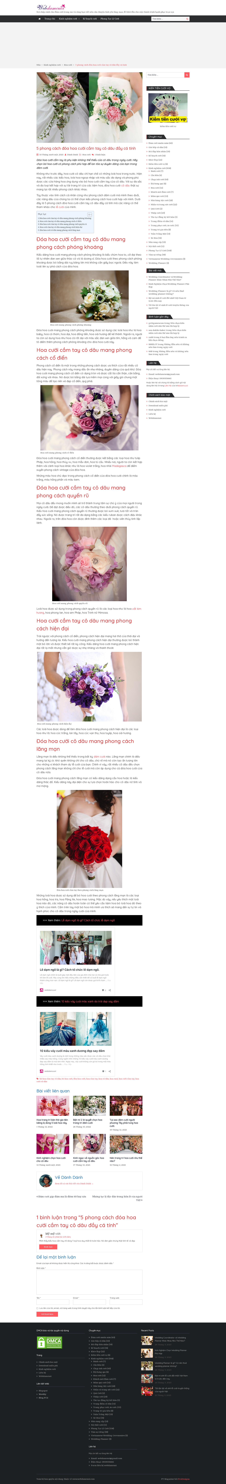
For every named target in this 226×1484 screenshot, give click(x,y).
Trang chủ (49, 19)
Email (76, 1298)
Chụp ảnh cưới (157, 179)
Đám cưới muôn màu (158, 143)
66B (150, 351)
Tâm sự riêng (155, 255)
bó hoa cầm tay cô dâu (50, 1079)
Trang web (114, 1298)
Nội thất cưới (154, 246)
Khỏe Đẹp (153, 160)
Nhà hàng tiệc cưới (159, 200)
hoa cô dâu (103, 1079)
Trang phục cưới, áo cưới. (162, 225)
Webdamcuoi (155, 418)
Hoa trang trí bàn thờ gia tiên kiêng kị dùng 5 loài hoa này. (52, 1121)
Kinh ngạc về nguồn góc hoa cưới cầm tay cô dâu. (88, 1160)
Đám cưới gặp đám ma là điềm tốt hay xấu (62, 1196)
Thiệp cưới (156, 213)
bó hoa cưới (67, 1079)
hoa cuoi (114, 1079)
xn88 (151, 337)
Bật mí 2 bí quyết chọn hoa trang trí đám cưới (87, 1121)
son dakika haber (157, 330)
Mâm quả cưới (157, 196)
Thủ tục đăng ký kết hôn (162, 217)
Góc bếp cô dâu (156, 147)
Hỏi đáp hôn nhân (157, 151)
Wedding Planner (157, 263)
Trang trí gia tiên (159, 229)
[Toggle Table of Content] (88, 214)
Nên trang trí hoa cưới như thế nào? (126, 1160)
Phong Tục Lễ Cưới (110, 19)
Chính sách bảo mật (158, 401)
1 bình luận (100, 154)
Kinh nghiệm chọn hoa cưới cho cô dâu (51, 1160)
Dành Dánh (72, 154)
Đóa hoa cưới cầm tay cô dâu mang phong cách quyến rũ (63, 224)
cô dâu (125, 185)
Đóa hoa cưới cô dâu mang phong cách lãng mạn (60, 230)
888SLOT (153, 344)
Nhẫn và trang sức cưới (162, 204)
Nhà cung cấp (155, 242)
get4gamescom (156, 323)
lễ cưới (60, 207)
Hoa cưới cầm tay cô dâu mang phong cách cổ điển (60, 221)
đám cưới (99, 756)
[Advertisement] (113, 44)
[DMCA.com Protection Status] (49, 1348)
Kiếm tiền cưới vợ (157, 164)
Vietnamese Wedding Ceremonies (165, 259)
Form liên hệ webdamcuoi (104, 1465)
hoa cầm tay (92, 1079)
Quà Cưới (155, 209)
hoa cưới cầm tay (126, 1079)
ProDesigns (184, 1479)
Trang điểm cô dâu (160, 221)
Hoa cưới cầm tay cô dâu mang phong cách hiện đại (61, 227)
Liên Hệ (168, 385)
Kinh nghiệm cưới (68, 19)
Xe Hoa (154, 238)
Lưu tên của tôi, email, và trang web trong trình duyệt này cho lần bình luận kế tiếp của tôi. (79, 1308)
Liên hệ (152, 414)
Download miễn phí (158, 405)
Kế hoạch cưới (90, 19)
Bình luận (48, 1247)
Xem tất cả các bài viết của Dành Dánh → (74, 1183)
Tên (38, 1298)
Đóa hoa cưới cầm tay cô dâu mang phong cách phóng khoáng (65, 218)
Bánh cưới (155, 171)
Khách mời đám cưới (160, 192)
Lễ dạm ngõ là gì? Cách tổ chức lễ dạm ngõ (88, 920)
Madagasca (119, 466)
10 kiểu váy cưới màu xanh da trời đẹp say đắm (90, 1001)
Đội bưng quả (157, 183)
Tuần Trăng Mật (158, 234)
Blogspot (43, 1391)
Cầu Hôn (155, 175)
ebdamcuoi (183, 385)
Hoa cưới (86, 154)
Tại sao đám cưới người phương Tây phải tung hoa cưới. (124, 1123)
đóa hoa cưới (79, 1079)
